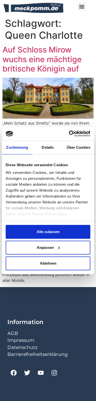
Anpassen (45, 247)
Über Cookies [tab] (78, 147)
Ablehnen (48, 263)
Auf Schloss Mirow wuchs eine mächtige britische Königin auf (42, 59)
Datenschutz (22, 347)
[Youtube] (40, 372)
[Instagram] (54, 372)
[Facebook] (13, 372)
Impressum (20, 340)
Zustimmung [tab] (17, 147)
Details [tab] (48, 147)
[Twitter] (27, 372)
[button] (82, 6)
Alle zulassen (48, 232)
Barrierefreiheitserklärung (37, 354)
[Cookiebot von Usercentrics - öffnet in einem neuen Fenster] (69, 133)
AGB (12, 333)
